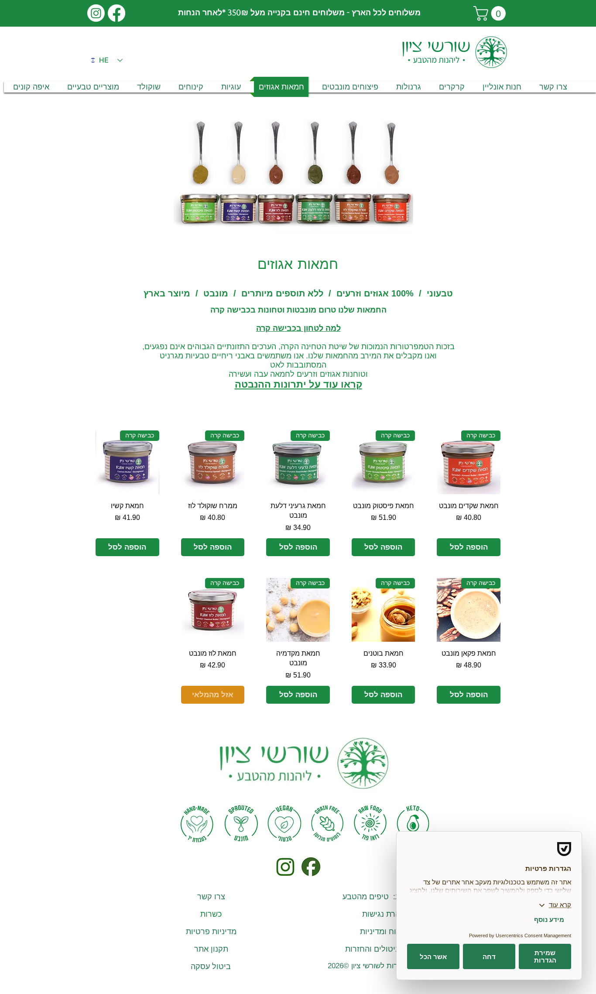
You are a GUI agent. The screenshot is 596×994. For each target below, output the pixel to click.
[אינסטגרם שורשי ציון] (285, 867)
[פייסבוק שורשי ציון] (310, 867)
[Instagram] (96, 13)
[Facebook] (116, 13)
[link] (491, 13)
